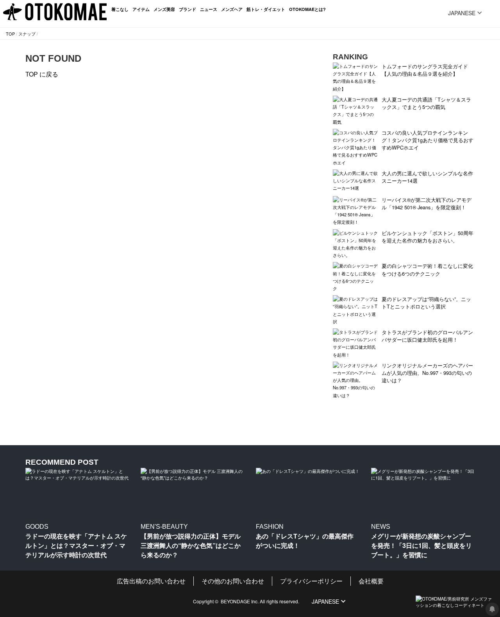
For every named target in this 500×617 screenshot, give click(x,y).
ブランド (187, 9)
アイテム (141, 9)
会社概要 (371, 580)
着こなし (120, 9)
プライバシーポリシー (311, 580)
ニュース (208, 9)
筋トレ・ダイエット (265, 9)
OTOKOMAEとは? (307, 9)
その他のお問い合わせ (233, 580)
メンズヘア (232, 9)
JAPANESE (461, 13)
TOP (10, 33)
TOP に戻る (41, 74)
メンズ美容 (164, 9)
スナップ (27, 33)
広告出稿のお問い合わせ (151, 580)
